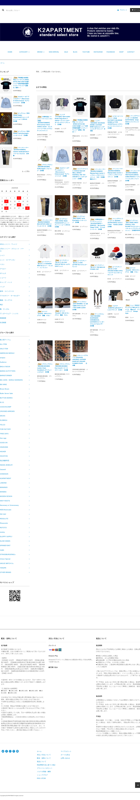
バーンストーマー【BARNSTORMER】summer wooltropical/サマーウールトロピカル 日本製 (21, 151)
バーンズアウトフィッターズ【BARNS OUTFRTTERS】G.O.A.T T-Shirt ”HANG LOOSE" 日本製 (115, 222)
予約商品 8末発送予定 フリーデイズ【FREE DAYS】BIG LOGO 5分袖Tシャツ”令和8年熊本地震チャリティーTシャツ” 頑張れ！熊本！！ (21, 82)
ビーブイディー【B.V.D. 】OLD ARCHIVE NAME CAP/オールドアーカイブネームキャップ (115, 271)
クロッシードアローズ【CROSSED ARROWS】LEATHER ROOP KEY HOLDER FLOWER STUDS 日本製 (80, 360)
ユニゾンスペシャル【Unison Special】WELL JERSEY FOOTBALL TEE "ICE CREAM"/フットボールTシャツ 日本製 (80, 173)
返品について (41, 761)
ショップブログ (42, 775)
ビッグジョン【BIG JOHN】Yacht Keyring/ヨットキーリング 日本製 (21, 133)
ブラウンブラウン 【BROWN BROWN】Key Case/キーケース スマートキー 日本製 (62, 367)
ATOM (43, 778)
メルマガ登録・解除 (44, 771)
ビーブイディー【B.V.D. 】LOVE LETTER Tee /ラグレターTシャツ (79, 264)
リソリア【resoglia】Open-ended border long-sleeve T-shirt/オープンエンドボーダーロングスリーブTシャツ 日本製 (62, 119)
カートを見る (65, 755)
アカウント (123, 10)
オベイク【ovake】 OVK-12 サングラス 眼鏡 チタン (62, 313)
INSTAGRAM (98, 52)
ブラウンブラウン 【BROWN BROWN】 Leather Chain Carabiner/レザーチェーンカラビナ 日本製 (45, 368)
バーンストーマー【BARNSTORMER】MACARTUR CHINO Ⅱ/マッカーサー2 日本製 (45, 223)
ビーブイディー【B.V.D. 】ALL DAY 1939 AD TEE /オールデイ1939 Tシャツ (62, 263)
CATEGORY (23, 52)
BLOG (75, 52)
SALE (66, 52)
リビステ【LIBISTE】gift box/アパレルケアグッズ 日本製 (115, 308)
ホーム (2, 63)
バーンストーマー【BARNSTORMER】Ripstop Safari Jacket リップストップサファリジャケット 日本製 (115, 172)
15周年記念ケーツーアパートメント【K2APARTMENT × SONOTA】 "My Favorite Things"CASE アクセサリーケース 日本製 (97, 224)
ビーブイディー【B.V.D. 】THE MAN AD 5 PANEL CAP (97, 267)
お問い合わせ (65, 758)
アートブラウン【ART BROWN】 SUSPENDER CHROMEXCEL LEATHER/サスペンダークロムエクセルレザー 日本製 (97, 320)
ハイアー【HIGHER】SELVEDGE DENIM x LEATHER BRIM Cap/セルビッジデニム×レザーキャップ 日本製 (97, 126)
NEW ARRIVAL (54, 52)
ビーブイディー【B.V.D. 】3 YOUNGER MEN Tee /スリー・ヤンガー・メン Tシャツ (44, 264)
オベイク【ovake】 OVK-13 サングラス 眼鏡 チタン (44, 313)
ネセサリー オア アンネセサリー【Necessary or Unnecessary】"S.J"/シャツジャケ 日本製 (21, 99)
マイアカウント (66, 751)
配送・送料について (44, 758)
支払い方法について (44, 755)
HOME (10, 52)
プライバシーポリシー (44, 768)
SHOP (121, 52)
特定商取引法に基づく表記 (46, 765)
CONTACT (131, 52)
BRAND (40, 52)
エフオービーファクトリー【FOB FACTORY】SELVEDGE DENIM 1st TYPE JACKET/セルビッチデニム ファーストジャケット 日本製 (115, 122)
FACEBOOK (111, 52)
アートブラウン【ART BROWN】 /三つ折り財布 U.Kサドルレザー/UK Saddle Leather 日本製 (80, 305)
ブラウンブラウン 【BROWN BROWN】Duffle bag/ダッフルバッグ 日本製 (45, 167)
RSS (38, 778)
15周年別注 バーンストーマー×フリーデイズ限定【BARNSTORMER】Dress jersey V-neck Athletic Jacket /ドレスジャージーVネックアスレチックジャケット (44, 123)
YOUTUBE (86, 52)
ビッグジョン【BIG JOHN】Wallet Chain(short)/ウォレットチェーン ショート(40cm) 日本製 (21, 117)
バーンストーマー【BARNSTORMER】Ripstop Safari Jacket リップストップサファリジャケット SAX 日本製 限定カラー (97, 174)
